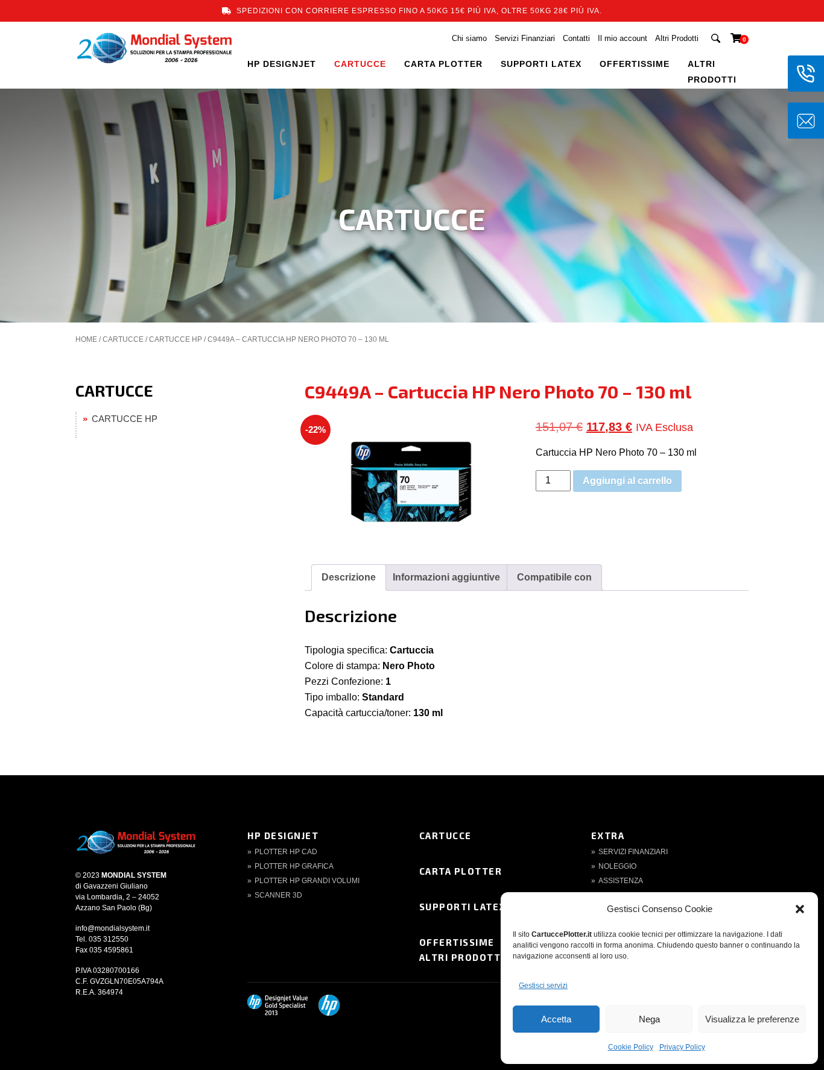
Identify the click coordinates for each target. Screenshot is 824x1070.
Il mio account (622, 38)
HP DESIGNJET (281, 64)
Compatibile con (554, 577)
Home (86, 339)
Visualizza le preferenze (752, 1019)
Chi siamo (469, 38)
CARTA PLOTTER (443, 64)
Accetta (556, 1019)
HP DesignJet (283, 835)
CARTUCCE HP (175, 339)
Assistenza (620, 880)
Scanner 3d (278, 895)
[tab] (348, 577)
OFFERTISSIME (635, 64)
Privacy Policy (682, 1047)
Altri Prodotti (677, 38)
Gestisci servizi (543, 985)
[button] (800, 909)
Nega (649, 1019)
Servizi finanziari (633, 852)
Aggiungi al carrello (627, 481)
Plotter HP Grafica (294, 866)
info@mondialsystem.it (112, 928)
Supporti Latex (462, 906)
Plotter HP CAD (286, 852)
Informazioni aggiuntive (446, 577)
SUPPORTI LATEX (541, 64)
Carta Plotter (460, 871)
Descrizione (349, 577)
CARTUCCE (360, 64)
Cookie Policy (630, 1047)
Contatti (576, 38)
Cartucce (445, 835)
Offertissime (457, 942)
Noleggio (617, 866)
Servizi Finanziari (525, 38)
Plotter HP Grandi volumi (307, 880)
